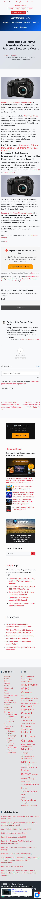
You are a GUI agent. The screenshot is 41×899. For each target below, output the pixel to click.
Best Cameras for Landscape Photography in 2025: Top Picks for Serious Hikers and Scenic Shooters (19, 872)
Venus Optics (12, 748)
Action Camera (26, 682)
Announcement (30, 684)
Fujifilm (30, 8)
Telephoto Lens (28, 800)
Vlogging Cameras (26, 803)
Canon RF (25, 279)
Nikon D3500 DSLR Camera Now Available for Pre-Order (31, 404)
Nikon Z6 (33, 762)
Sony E (32, 778)
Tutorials (11, 721)
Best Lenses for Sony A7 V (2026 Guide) (16, 854)
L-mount (23, 744)
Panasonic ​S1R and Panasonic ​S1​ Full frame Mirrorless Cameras (20, 148)
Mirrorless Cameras (27, 756)
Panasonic (9, 279)
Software (24, 779)
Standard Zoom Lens (29, 793)
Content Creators (25, 723)
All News (6, 22)
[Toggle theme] (28, 12)
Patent (29, 765)
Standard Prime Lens (30, 786)
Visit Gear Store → (20, 435)
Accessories (26, 679)
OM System (8, 700)
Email (3, 299)
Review (25, 770)
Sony (17, 8)
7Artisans (11, 731)
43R (5, 242)
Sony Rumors (20, 2)
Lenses (7, 693)
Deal (33, 723)
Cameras (7, 676)
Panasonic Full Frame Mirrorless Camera (16, 102)
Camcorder (34, 698)
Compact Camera (26, 715)
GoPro (6, 686)
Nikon (23, 8)
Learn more (34, 273)
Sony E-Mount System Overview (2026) (16, 829)
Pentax (7, 710)
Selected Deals (14, 449)
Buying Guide (17, 22)
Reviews (27, 22)
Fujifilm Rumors (20, 5)
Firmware (23, 27)
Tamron (11, 743)
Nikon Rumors (32, 2)
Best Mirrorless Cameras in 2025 (13, 837)
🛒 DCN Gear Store (18, 12)
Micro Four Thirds (31, 116)
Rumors (36, 22)
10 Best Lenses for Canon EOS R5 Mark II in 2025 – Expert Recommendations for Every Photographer (20, 860)
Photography (9, 712)
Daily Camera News (21, 18)
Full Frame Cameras (28, 738)
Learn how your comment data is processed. (20, 383)
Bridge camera (25, 696)
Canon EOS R (9, 172)
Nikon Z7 (36, 170)
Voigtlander (12, 753)
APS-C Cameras (26, 690)
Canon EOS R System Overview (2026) (16, 823)
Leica (6, 690)
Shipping (35, 774)
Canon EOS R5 (34, 703)
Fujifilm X (26, 732)
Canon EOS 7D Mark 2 (27, 700)
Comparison (26, 720)
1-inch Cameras (27, 676)
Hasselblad (8, 688)
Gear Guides (12, 714)
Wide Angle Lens (29, 805)
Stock (23, 797)
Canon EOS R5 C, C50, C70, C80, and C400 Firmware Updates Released (22, 581)
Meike (10, 733)
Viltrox (10, 750)
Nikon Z (25, 761)
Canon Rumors (9, 2)
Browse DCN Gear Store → (20, 267)
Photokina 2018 (25, 767)
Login (38, 366)
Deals (16, 27)
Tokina (10, 745)
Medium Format (26, 746)
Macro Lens (31, 744)
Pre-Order (34, 767)
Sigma (10, 741)
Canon (11, 8)
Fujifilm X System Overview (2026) (14, 833)
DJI (5, 681)
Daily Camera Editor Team (30, 339)
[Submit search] (33, 553)
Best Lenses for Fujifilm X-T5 (12, 866)
